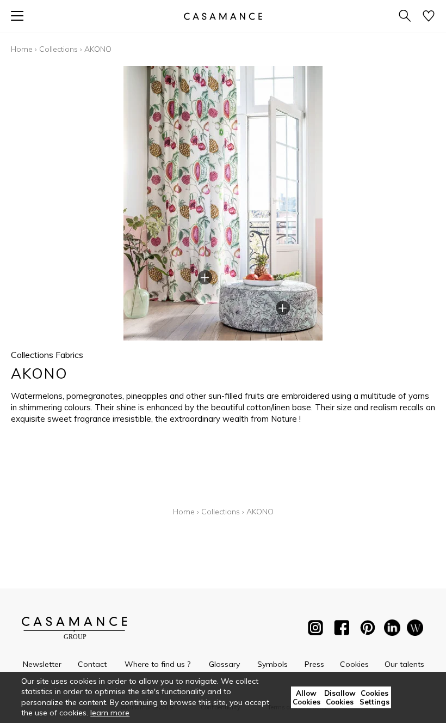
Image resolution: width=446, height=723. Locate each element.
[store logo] (223, 16)
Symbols (272, 664)
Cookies (354, 664)
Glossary (224, 664)
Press (314, 664)
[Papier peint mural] (415, 629)
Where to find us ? (157, 664)
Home (22, 49)
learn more (109, 713)
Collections (58, 49)
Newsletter (42, 664)
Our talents (404, 664)
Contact (92, 664)
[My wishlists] (428, 16)
